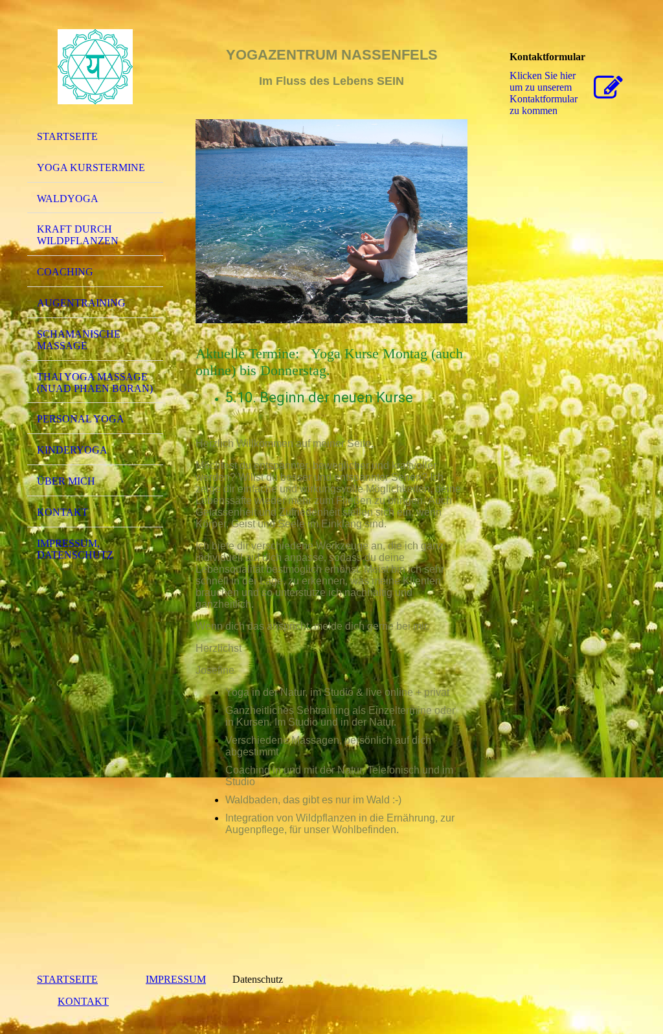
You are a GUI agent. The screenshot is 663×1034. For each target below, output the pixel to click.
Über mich (66, 481)
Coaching (65, 271)
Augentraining (81, 302)
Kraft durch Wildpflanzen (77, 235)
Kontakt (62, 512)
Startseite (67, 136)
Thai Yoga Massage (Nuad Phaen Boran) (95, 382)
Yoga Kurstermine (91, 167)
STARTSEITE (67, 979)
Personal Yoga (80, 418)
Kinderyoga (72, 449)
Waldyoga (67, 198)
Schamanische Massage (78, 339)
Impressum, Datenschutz (75, 549)
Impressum (176, 979)
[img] (95, 66)
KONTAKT (83, 1001)
